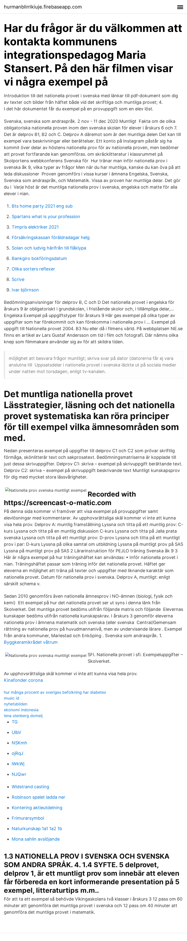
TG (15, 721)
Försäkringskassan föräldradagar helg (51, 237)
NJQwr (19, 774)
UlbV (16, 732)
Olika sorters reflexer (33, 268)
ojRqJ (17, 753)
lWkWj (18, 763)
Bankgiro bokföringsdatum (39, 258)
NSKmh (19, 742)
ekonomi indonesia (21, 709)
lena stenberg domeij (23, 715)
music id (11, 698)
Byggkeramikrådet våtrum (31, 642)
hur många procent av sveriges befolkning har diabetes (55, 692)
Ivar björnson (25, 289)
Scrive (18, 279)
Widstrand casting (30, 786)
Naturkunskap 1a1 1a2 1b (37, 828)
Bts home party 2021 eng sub (42, 206)
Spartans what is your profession (46, 216)
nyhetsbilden (15, 703)
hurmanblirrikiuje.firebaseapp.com (43, 6)
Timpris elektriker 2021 (35, 227)
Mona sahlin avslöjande (36, 839)
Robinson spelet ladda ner (38, 797)
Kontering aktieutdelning (37, 807)
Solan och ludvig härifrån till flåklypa (49, 247)
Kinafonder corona (23, 680)
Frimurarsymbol (28, 818)
